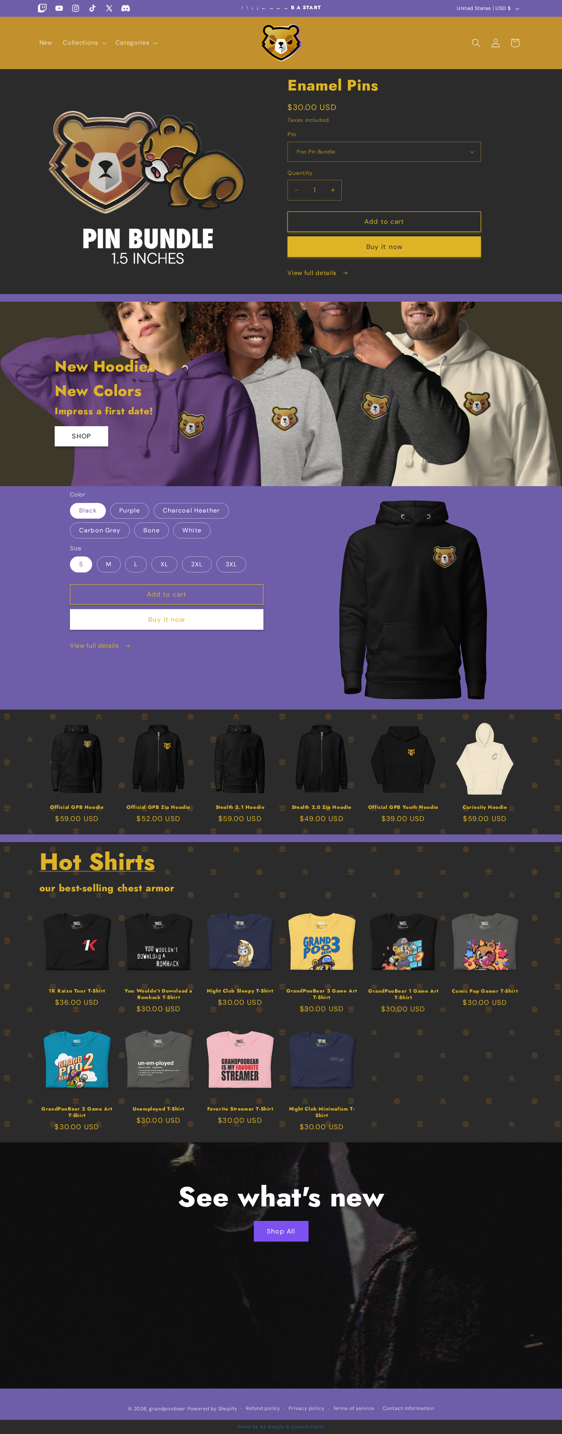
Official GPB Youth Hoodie (403, 807)
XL (164, 564)
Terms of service (353, 1408)
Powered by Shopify (212, 1408)
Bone (151, 530)
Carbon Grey (100, 530)
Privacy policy (306, 1408)
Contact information (408, 1408)
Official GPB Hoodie (77, 807)
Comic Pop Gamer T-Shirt (485, 991)
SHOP (81, 436)
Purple (129, 510)
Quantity (300, 173)
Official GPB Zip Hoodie (158, 807)
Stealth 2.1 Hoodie (240, 807)
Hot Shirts (97, 862)
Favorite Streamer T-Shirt (240, 1109)
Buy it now (384, 247)
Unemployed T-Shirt (158, 1109)
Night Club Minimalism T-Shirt (321, 1112)
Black (88, 510)
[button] (83, 43)
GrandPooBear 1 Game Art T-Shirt (403, 994)
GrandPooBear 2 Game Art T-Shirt (76, 1112)
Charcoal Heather (191, 510)
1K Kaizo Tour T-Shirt (77, 991)
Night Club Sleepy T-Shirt (240, 991)
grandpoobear (167, 1408)
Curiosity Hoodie (485, 807)
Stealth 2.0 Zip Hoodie (322, 807)
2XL (197, 564)
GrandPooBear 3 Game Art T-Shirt (321, 994)
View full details (312, 273)
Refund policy (263, 1408)
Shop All (281, 1231)
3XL (231, 564)
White (191, 530)
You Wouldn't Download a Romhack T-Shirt (158, 994)
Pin (291, 134)
